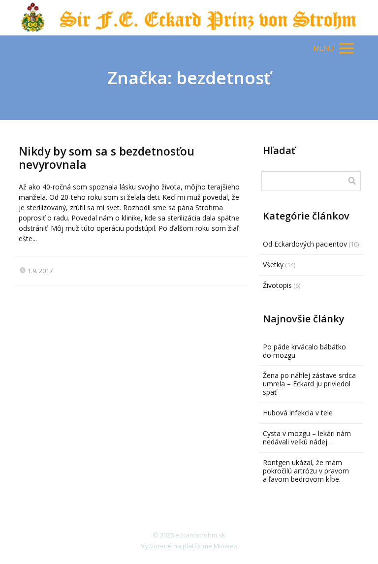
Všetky (273, 264)
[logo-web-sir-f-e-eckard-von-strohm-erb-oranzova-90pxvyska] (189, 17)
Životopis (277, 285)
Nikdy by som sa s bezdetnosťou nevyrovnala (106, 158)
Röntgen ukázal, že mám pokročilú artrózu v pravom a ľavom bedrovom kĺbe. (306, 471)
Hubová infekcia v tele (298, 412)
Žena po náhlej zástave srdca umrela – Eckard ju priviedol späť (309, 384)
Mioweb (225, 545)
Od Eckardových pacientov (305, 244)
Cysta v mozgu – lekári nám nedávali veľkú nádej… (307, 437)
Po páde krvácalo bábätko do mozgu (304, 351)
